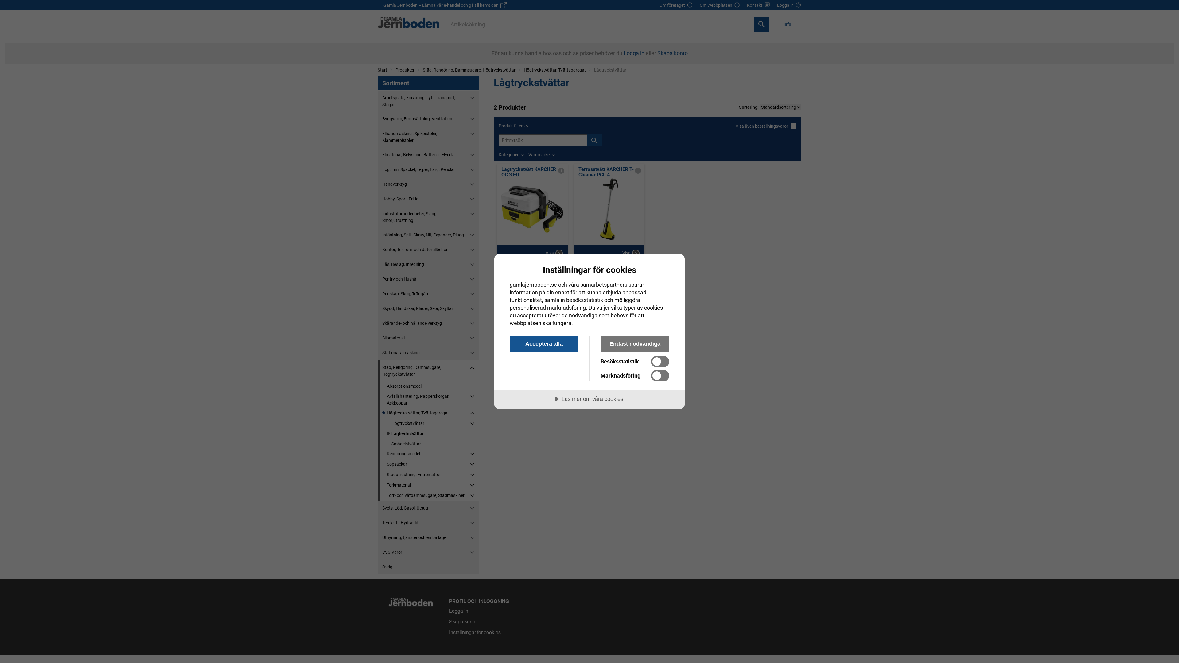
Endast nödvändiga (634, 344)
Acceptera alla (544, 344)
